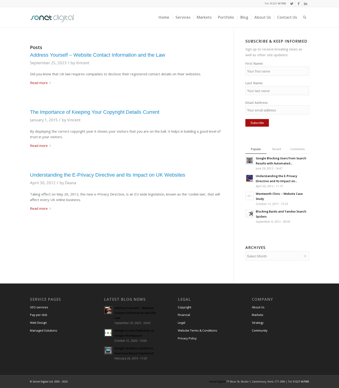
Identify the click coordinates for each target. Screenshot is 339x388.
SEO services (39, 307)
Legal (181, 323)
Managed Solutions (43, 330)
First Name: (254, 63)
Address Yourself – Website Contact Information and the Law (97, 55)
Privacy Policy (187, 338)
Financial (184, 315)
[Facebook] (298, 3)
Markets (257, 315)
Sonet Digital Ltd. (43, 381)
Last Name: (254, 83)
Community (260, 330)
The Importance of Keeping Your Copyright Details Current (94, 112)
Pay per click (38, 315)
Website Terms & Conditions (197, 330)
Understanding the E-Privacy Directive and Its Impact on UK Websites (107, 175)
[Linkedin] (305, 3)
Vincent (82, 62)
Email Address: (256, 102)
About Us (258, 307)
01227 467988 (301, 381)
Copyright (184, 307)
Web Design (38, 323)
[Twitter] (291, 3)
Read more (39, 82)
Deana (70, 182)
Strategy (258, 323)
